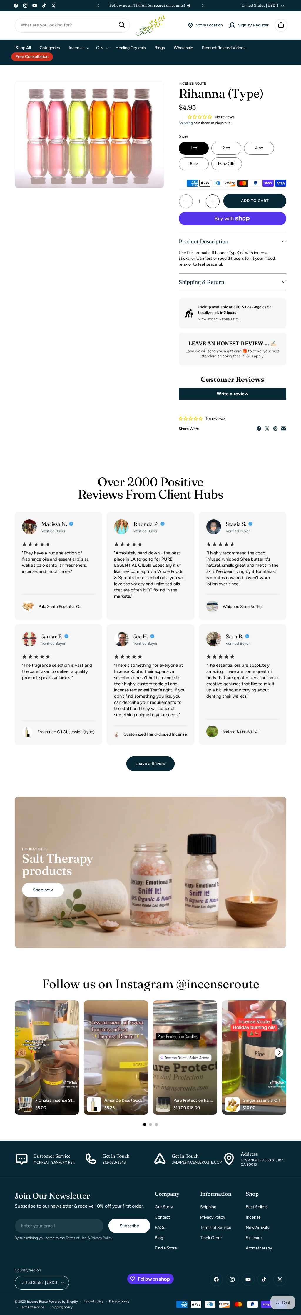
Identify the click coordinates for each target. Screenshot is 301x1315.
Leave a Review (150, 763)
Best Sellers (257, 1206)
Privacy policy (119, 1301)
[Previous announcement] (98, 5)
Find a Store (166, 1248)
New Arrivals (257, 1227)
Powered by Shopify (63, 1302)
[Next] (279, 1052)
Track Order (211, 1237)
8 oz (194, 163)
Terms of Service (215, 1227)
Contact (162, 1217)
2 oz (226, 148)
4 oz (259, 148)
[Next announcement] (202, 5)
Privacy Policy (212, 1217)
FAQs (160, 1227)
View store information (219, 319)
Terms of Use (76, 1238)
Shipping (186, 123)
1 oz (193, 148)
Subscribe (129, 1226)
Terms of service (32, 1307)
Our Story (164, 1206)
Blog (159, 1237)
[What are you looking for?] (121, 24)
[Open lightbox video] (47, 1057)
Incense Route (37, 1302)
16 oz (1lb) (227, 163)
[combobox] (72, 25)
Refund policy (93, 1301)
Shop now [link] (43, 890)
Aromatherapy (259, 1248)
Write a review (232, 393)
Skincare (254, 1237)
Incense (253, 1217)
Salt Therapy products (57, 864)
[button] (281, 25)
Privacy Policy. (102, 1238)
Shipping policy (61, 1307)
